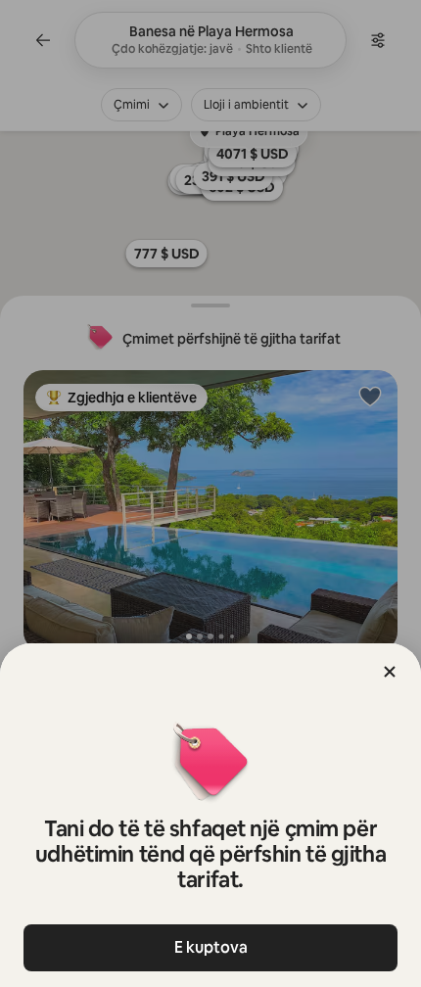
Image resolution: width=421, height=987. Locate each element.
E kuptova (211, 947)
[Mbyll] (390, 672)
